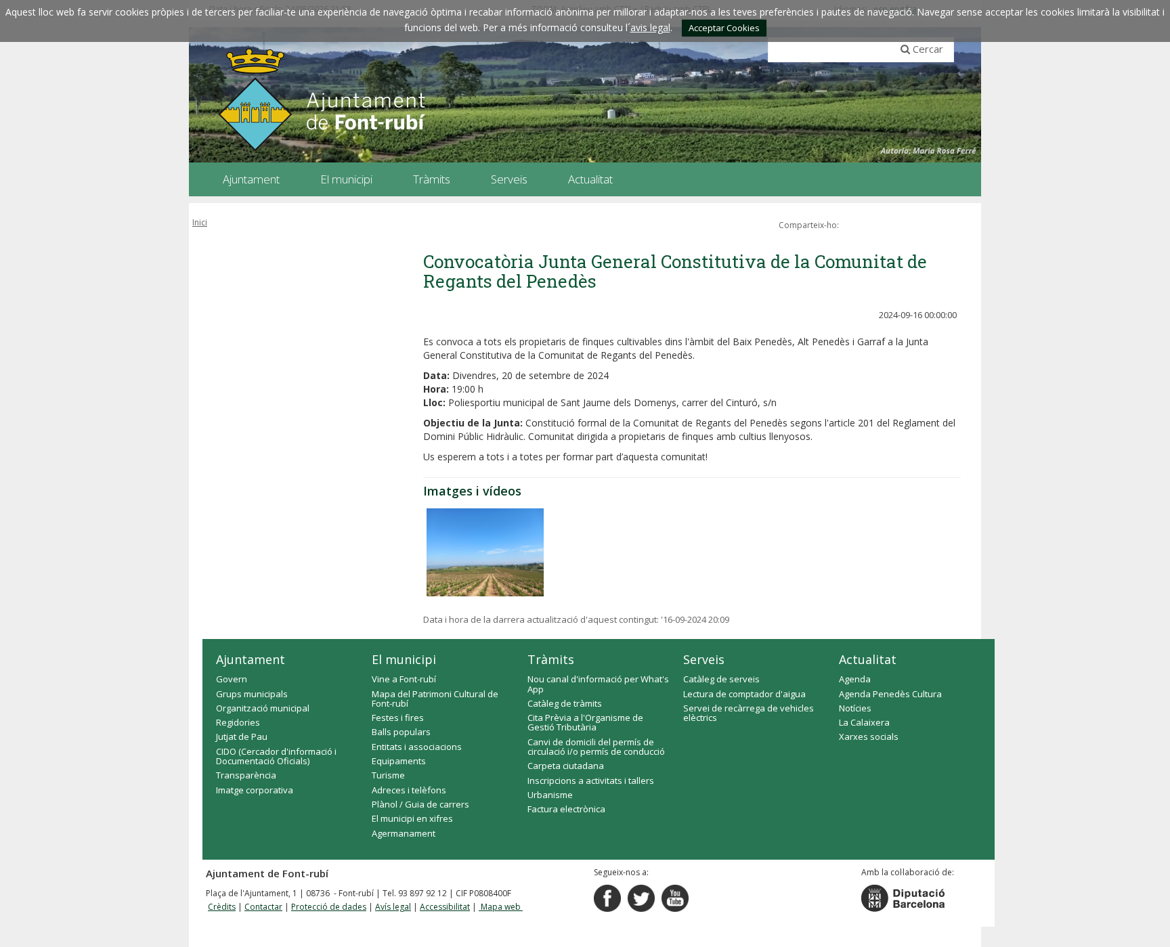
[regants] (485, 552)
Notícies (855, 708)
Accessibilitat (445, 906)
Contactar (263, 906)
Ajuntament (250, 659)
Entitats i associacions (417, 747)
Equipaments (399, 761)
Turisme (388, 775)
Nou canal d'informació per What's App (598, 684)
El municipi (404, 659)
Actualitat (867, 659)
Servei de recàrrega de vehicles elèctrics (748, 713)
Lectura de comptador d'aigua (744, 694)
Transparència (246, 775)
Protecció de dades (328, 906)
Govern (231, 679)
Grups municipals (252, 694)
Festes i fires (398, 717)
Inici (199, 222)
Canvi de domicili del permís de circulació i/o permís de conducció (596, 746)
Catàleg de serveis (721, 679)
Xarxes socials (868, 736)
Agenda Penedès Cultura (890, 694)
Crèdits (222, 906)
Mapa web (501, 906)
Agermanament (403, 833)
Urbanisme (550, 795)
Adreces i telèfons (409, 790)
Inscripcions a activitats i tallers (590, 780)
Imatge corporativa (254, 790)
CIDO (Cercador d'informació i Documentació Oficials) (276, 756)
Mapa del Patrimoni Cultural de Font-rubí (435, 698)
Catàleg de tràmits (564, 703)
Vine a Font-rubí (404, 679)
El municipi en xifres (412, 818)
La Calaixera (864, 722)
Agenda (855, 679)
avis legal (650, 27)
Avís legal (393, 906)
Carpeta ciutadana (565, 765)
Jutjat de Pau (241, 736)
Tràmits (550, 659)
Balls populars (401, 732)
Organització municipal (262, 708)
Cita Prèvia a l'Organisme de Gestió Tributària (585, 722)
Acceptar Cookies (724, 28)
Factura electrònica (566, 809)
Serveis (703, 659)
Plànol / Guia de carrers (420, 804)
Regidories (238, 722)
